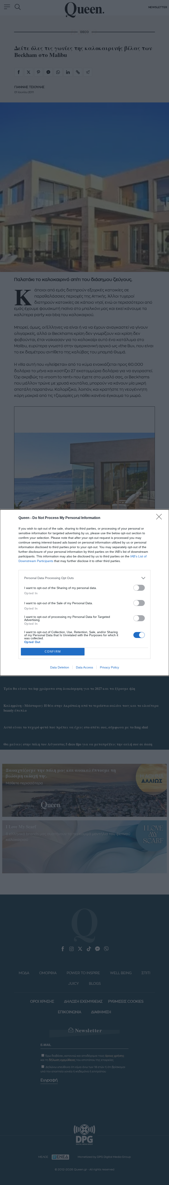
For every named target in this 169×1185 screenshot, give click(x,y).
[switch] (139, 588)
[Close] (160, 518)
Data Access (84, 667)
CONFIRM (53, 651)
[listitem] (84, 578)
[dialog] (84, 592)
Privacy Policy (109, 667)
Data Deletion (59, 667)
